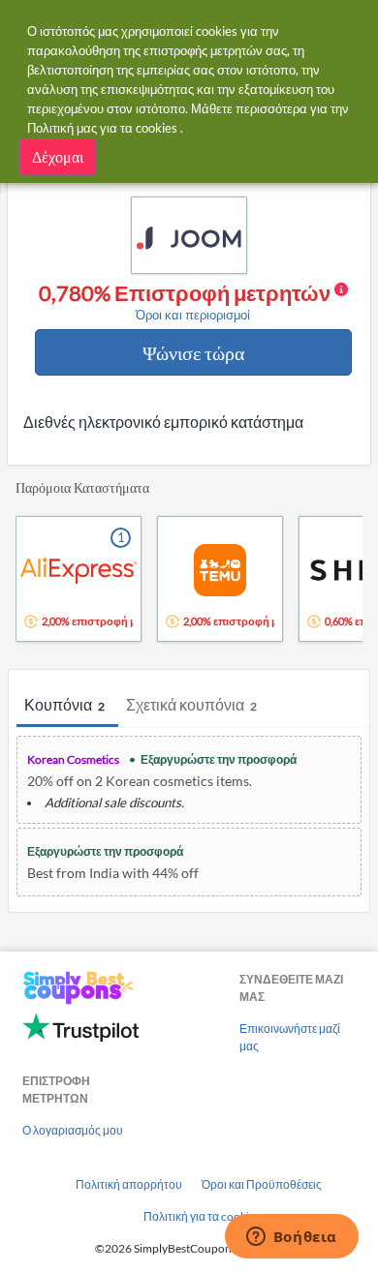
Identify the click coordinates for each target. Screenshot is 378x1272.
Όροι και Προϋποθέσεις (262, 1184)
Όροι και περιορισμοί (193, 315)
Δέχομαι (57, 156)
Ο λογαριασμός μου (72, 1130)
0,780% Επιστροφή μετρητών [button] (186, 302)
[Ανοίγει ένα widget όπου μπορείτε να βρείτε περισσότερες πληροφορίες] (291, 1238)
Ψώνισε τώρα (193, 352)
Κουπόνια (64, 704)
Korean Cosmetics (73, 759)
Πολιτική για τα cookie (199, 1216)
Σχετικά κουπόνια (191, 704)
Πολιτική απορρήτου (129, 1184)
